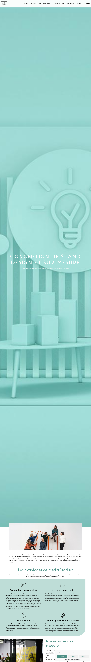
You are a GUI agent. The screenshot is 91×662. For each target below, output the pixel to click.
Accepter (62, 656)
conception (50, 556)
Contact (79, 3)
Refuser (72, 656)
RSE (40, 3)
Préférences (83, 656)
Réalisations (57, 3)
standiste (70, 559)
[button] (84, 3)
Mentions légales (67, 659)
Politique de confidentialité (75, 659)
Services (26, 3)
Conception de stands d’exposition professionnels (37, 268)
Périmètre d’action (47, 3)
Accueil (23, 268)
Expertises (33, 3)
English (88, 3)
